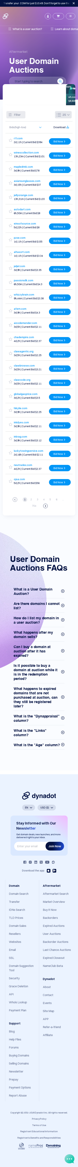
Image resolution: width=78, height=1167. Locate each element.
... (63, 499)
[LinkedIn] (35, 862)
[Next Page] (45, 506)
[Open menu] (70, 16)
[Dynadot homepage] (6, 16)
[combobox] (23, 127)
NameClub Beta (53, 966)
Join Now (54, 846)
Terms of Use (39, 1125)
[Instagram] (30, 862)
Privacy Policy (39, 1118)
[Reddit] (53, 862)
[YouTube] (47, 862)
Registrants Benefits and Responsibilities (39, 1137)
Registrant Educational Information (39, 1131)
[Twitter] (41, 862)
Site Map (48, 1011)
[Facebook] (24, 862)
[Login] (48, 16)
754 (34, 505)
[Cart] (58, 16)
